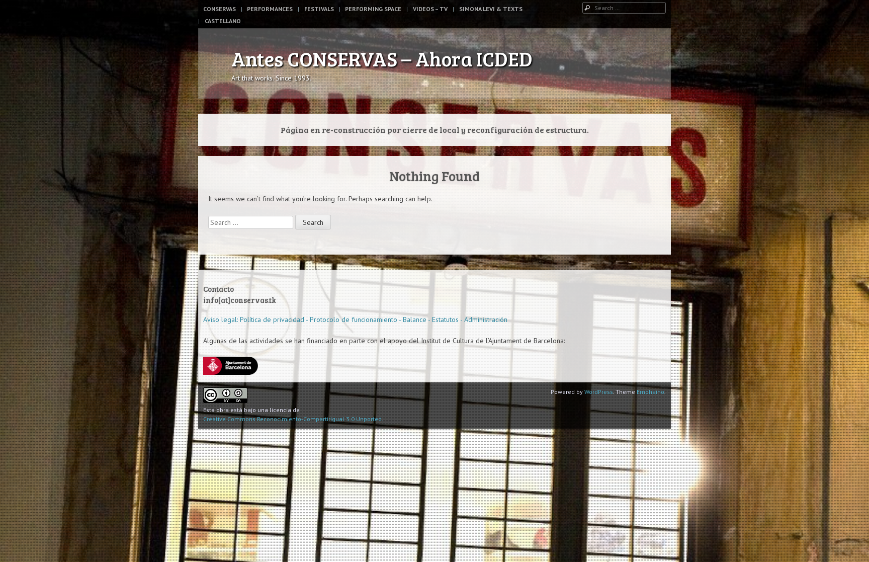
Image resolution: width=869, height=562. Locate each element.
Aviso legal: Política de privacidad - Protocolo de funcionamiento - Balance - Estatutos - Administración (355, 319)
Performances (270, 9)
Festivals (319, 9)
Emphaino (650, 391)
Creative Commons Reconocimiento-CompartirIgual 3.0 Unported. (293, 419)
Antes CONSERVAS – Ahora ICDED (382, 58)
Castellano (223, 21)
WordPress (598, 391)
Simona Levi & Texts (491, 9)
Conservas (219, 9)
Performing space (373, 9)
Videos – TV (430, 9)
